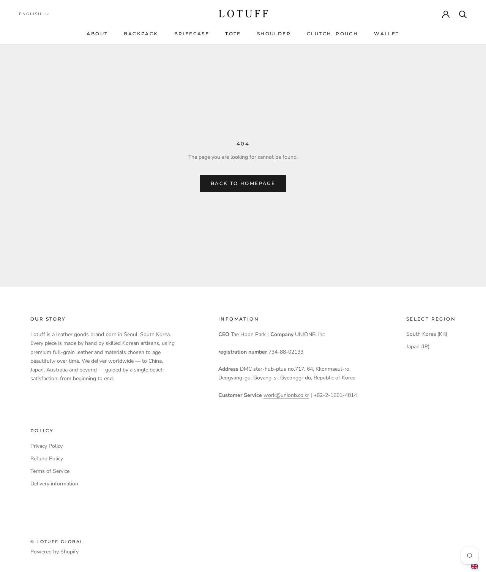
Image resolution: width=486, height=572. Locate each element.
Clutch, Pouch (332, 33)
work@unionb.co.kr (286, 395)
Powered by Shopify (54, 551)
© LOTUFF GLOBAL (57, 541)
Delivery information (54, 483)
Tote (233, 33)
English (30, 13)
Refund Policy (46, 458)
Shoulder (274, 33)
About (97, 33)
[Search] (463, 14)
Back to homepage (243, 183)
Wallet (386, 33)
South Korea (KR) (426, 334)
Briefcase (192, 33)
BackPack (141, 33)
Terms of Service (49, 471)
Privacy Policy (46, 446)
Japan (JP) (417, 346)
